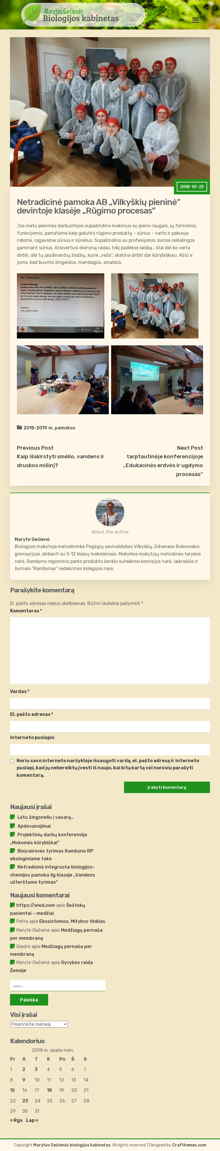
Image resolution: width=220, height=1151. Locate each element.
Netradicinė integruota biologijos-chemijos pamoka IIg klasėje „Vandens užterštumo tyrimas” (52, 874)
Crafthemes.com (189, 1145)
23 (25, 1101)
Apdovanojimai (34, 826)
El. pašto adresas (31, 714)
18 (49, 1090)
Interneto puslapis (32, 737)
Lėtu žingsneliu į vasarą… (45, 817)
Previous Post (35, 448)
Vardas (20, 691)
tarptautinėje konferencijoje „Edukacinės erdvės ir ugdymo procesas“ (163, 465)
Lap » (32, 1120)
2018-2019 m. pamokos (49, 428)
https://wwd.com (35, 905)
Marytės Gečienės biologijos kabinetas (72, 1145)
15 (12, 1090)
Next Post (190, 448)
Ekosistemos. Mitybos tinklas (72, 921)
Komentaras (26, 611)
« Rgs (16, 1120)
